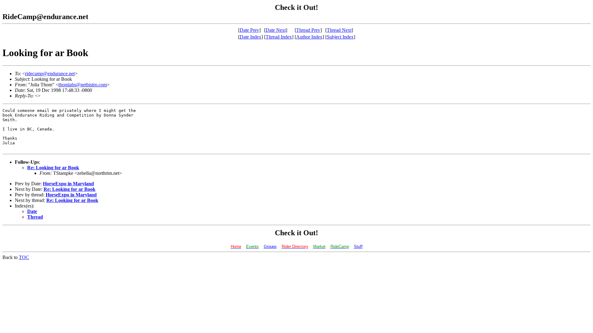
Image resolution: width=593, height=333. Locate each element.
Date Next (276, 30)
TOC (24, 257)
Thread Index (279, 36)
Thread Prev (308, 30)
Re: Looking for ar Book (53, 167)
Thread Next (339, 30)
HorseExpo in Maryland (68, 183)
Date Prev (249, 30)
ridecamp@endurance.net (50, 73)
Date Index (250, 36)
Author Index (309, 36)
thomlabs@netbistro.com (82, 84)
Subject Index (340, 36)
